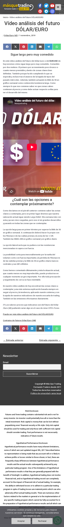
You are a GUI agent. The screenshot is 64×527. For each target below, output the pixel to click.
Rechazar (42, 521)
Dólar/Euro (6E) (11, 35)
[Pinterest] (40, 11)
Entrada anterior (13, 340)
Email (5, 362)
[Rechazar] (60, 516)
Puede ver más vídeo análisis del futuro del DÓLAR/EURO (28, 314)
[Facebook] (40, 5)
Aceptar (21, 521)
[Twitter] (46, 5)
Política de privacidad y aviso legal (46, 393)
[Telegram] (46, 11)
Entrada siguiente (50, 340)
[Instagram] (52, 11)
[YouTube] (52, 5)
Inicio (5, 17)
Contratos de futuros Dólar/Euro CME (19, 320)
